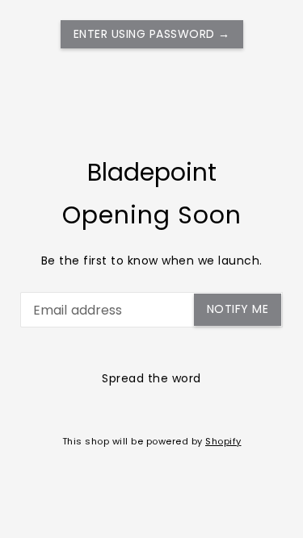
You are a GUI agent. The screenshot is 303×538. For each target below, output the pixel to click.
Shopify (223, 441)
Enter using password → (152, 34)
